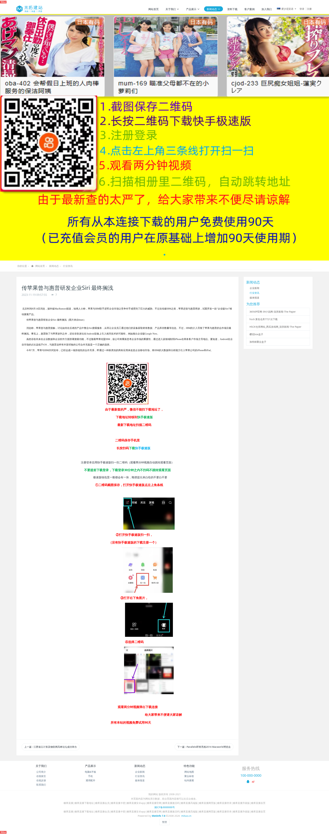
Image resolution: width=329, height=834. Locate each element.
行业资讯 (68, 266)
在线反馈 (41, 780)
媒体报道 (254, 297)
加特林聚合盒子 (257, 341)
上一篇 (50, 746)
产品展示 (90, 766)
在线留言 (41, 776)
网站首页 (153, 9)
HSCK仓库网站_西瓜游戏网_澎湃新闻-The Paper (275, 326)
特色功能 (189, 766)
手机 (90, 776)
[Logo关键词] (29, 9)
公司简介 (41, 771)
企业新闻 (254, 288)
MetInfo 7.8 (158, 815)
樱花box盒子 (256, 334)
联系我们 (41, 784)
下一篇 (204, 746)
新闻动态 (54, 266)
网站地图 (189, 771)
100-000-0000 (250, 775)
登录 (302, 8)
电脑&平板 (90, 771)
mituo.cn (186, 815)
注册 (309, 8)
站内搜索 (189, 780)
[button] (16, 137)
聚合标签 (189, 776)
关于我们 (41, 766)
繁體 (164, 822)
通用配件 (90, 780)
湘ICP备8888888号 (164, 807)
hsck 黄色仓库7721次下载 (263, 319)
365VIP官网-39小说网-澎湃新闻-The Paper (272, 311)
